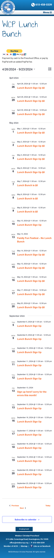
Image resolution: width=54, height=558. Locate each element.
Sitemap (24, 546)
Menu (46, 12)
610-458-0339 (43, 4)
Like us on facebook (41, 546)
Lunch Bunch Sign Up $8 (31, 87)
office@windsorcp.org (19, 543)
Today (48, 505)
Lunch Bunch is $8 (27, 185)
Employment (24, 529)
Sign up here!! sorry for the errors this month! (32, 393)
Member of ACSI (11, 546)
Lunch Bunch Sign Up (29, 224)
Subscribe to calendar (25, 519)
